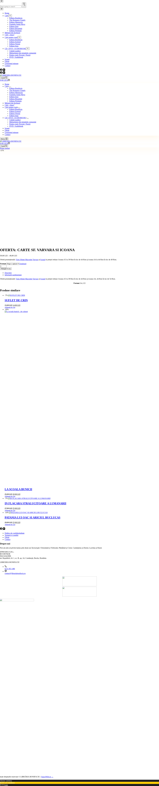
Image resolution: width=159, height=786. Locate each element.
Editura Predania (15, 101)
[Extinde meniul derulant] (28, 118)
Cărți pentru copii (11, 107)
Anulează (22, 264)
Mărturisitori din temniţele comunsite (22, 122)
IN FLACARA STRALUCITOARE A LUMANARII (35, 503)
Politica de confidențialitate (14, 533)
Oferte (7, 130)
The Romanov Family (17, 90)
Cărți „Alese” (10, 105)
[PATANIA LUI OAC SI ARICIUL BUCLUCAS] (28, 513)
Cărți (6, 86)
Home (7, 84)
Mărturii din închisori (12, 103)
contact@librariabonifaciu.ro (15, 573)
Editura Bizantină (15, 99)
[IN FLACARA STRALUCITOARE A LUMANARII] (29, 498)
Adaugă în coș (6, 269)
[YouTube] (4, 73)
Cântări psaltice (15, 120)
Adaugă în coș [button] (10, 307)
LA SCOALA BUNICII (18, 489)
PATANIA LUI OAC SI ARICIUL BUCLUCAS (32, 517)
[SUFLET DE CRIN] (16, 295)
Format (3, 264)
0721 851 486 (10, 569)
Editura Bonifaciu (15, 88)
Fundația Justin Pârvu (17, 95)
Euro (6, 785)
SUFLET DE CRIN (16, 300)
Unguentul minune (11, 132)
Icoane (7, 128)
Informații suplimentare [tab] (13, 275)
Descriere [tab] (8, 273)
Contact (7, 135)
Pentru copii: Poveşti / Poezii (19, 124)
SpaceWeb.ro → (47, 777)
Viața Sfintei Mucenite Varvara (27, 260)
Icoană (42, 260)
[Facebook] (1, 73)
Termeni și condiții (11, 535)
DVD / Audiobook (16, 126)
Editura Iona (13, 97)
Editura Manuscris (16, 93)
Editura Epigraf (15, 111)
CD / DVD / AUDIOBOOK (15, 118)
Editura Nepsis (14, 114)
